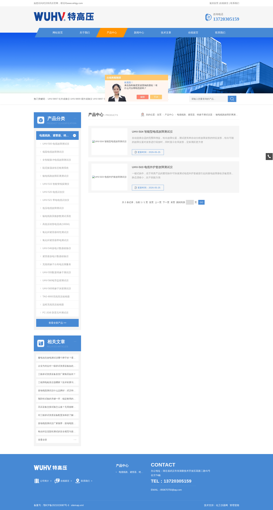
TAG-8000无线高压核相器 (56, 296)
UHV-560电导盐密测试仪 (55, 280)
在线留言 (224, 3)
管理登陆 (234, 505)
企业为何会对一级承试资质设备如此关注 (58, 366)
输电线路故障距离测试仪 (55, 176)
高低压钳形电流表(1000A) (56, 224)
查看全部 (42, 439)
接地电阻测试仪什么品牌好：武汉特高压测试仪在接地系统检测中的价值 (58, 390)
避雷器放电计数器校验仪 (55, 256)
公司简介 (44, 481)
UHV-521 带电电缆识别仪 (55, 200)
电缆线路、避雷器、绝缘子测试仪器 (54, 135)
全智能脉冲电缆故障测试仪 (56, 159)
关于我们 (85, 32)
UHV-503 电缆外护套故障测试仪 (152, 167)
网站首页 (58, 32)
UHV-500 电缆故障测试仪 (55, 143)
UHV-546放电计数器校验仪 (56, 248)
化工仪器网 (222, 505)
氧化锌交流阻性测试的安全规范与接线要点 (58, 431)
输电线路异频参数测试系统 (56, 216)
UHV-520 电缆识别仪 (53, 192)
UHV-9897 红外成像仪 (59, 99)
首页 (159, 114)
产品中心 (112, 32)
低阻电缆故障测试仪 (53, 151)
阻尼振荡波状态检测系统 (55, 167)
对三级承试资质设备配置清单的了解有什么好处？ (58, 415)
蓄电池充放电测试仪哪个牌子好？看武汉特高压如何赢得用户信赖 (58, 357)
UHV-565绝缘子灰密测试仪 (56, 288)
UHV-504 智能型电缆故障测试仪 (152, 131)
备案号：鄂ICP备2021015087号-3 (51, 505)
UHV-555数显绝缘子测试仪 (56, 272)
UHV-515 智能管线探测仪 (55, 184)
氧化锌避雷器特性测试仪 (55, 232)
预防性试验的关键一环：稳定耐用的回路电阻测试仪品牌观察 (58, 398)
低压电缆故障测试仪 (53, 208)
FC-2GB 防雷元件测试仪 (55, 312)
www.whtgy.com (75, 3)
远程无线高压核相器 (53, 304)
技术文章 (166, 32)
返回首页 (213, 3)
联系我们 (234, 3)
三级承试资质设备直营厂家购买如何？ (57, 374)
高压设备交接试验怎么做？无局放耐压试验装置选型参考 (58, 407)
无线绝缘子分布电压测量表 (56, 264)
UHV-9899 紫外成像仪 (81, 99)
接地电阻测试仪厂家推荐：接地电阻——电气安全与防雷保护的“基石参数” (58, 423)
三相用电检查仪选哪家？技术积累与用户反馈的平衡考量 (58, 382)
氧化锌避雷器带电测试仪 (55, 240)
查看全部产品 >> (57, 322)
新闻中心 (139, 32)
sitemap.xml (77, 505)
